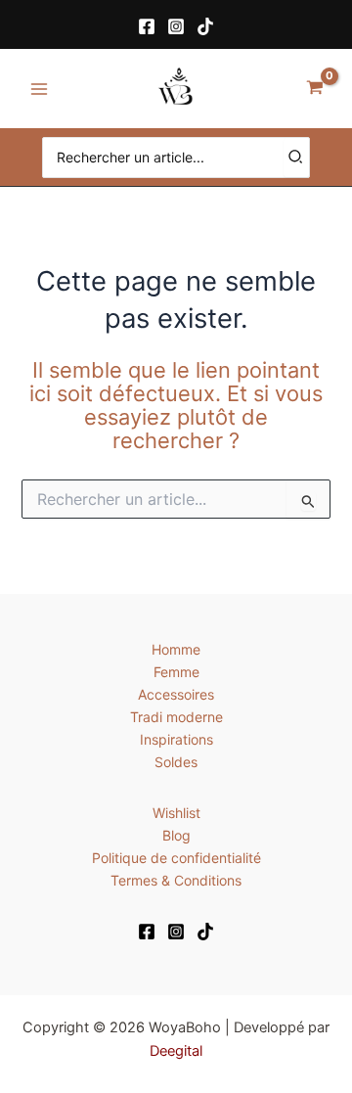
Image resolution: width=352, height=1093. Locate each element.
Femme (176, 671)
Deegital (176, 1051)
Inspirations (176, 739)
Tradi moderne (176, 716)
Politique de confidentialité (176, 857)
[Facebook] (146, 26)
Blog (176, 835)
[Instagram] (176, 26)
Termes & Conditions (176, 880)
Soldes (176, 761)
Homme (176, 649)
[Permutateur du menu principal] (39, 89)
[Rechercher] (296, 157)
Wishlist (176, 812)
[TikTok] (205, 26)
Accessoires (176, 694)
